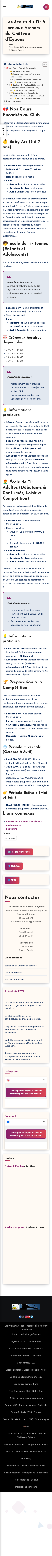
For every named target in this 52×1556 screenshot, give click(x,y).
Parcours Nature (27, 1405)
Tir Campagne (42, 1419)
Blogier (41, 1326)
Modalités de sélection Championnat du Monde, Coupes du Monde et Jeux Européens (24, 1043)
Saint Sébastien (12, 1472)
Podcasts (42, 1405)
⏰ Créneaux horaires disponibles (27, 80)
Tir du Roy (26, 1458)
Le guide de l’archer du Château (26, 1377)
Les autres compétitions (26, 1384)
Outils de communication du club (26, 1398)
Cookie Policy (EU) (26, 1363)
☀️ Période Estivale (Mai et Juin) (27, 98)
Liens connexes (13, 101)
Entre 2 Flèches (14, 1166)
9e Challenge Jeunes (30, 1334)
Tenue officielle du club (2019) (18, 1419)
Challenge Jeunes (20, 1355)
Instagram (11, 1071)
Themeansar (26, 1329)
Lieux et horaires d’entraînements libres (26, 1451)
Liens (45, 1444)
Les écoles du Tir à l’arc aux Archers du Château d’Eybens (26, 1435)
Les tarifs (11, 829)
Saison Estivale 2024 (21, 1412)
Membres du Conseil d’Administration (26, 1465)
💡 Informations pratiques (25, 82)
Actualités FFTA (15, 991)
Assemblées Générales (20, 1348)
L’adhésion (42, 1472)
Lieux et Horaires (13, 972)
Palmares (20, 1444)
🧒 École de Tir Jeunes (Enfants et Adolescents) (26, 75)
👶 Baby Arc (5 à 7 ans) (19, 71)
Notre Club (37, 1391)
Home (14, 1334)
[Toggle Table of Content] (44, 64)
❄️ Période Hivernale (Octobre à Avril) (29, 96)
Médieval (8, 1444)
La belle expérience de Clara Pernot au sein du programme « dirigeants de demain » (24, 1005)
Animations (35, 1341)
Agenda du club (19, 1341)
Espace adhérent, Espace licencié (22, 1370)
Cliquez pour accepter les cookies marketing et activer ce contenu (26, 1092)
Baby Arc (38, 1348)
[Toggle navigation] (5, 7)
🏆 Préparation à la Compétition (25, 93)
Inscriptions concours (26, 1487)
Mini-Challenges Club (19, 1391)
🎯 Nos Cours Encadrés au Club (21, 68)
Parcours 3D (11, 1405)
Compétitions (33, 1444)
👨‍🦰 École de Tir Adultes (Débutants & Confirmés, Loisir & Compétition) (26, 86)
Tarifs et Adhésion (14, 979)
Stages (37, 1412)
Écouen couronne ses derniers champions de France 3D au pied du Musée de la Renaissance (23, 1056)
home (44, 1370)
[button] (3, 130)
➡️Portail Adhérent (19, 852)
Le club (34, 1480)
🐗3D (26, 1426)
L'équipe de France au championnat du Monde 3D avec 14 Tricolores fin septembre (24, 1029)
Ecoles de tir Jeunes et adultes (21, 965)
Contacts (36, 1355)
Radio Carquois (14, 1227)
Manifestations (21, 1480)
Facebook (11, 1116)
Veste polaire (28, 1472)
